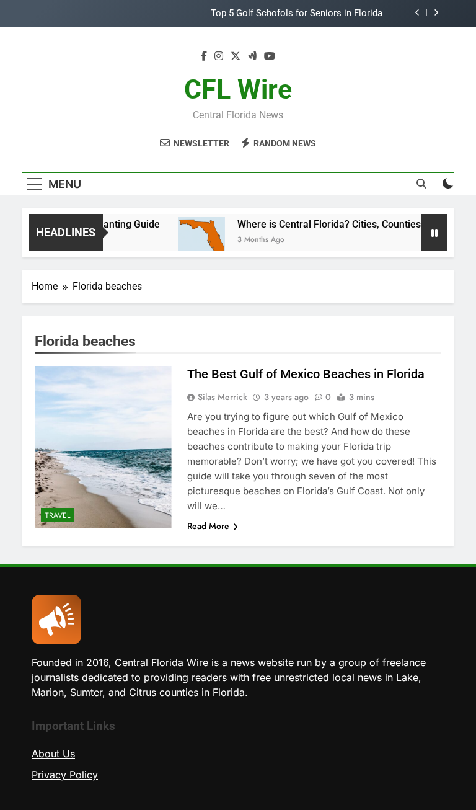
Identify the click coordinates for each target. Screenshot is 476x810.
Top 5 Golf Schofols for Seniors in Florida (296, 14)
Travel (57, 515)
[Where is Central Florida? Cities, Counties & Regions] (195, 240)
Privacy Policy (65, 774)
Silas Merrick (222, 397)
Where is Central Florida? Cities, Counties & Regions (346, 224)
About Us (53, 753)
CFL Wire (238, 89)
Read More (208, 526)
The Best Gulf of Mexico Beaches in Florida (306, 374)
